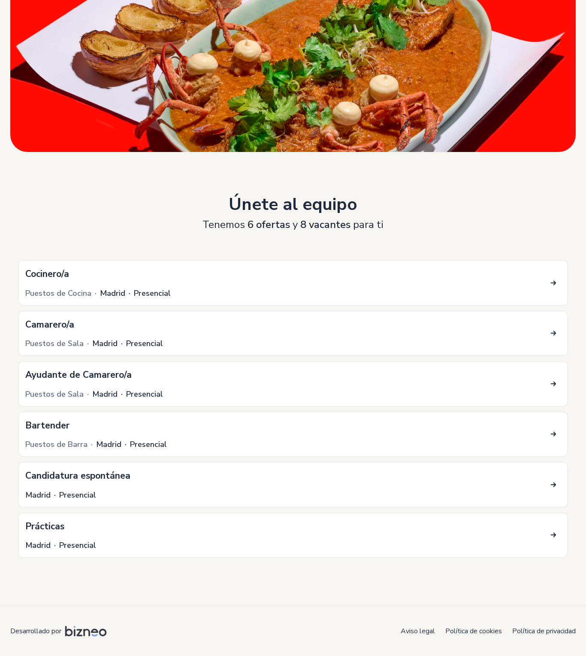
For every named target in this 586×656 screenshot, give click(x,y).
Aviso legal (418, 631)
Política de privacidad (544, 631)
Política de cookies (473, 631)
